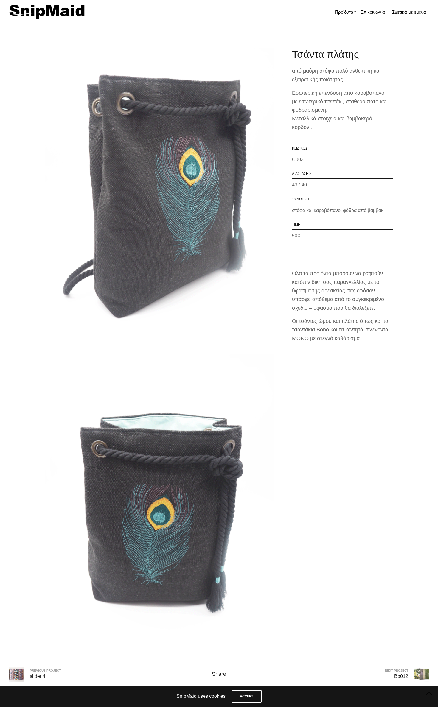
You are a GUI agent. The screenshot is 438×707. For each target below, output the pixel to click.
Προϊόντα (344, 12)
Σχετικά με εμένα (409, 12)
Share (219, 674)
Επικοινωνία (373, 12)
